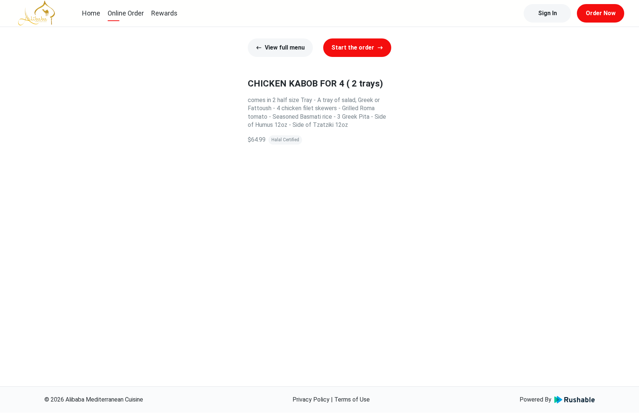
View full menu (285, 47)
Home (91, 13)
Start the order (352, 47)
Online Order (126, 13)
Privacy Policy (311, 399)
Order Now (601, 13)
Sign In (547, 13)
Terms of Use (352, 399)
